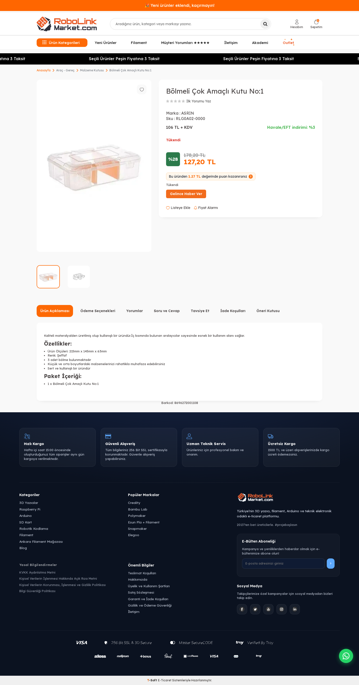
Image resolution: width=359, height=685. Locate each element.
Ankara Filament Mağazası (41, 541)
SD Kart (25, 522)
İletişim (231, 42)
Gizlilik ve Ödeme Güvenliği (150, 605)
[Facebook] (242, 609)
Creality (134, 502)
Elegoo (133, 535)
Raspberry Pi (29, 509)
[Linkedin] (295, 609)
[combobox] (190, 24)
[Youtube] (268, 609)
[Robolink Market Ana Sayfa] (288, 498)
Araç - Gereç (65, 70)
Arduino (25, 515)
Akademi (260, 42)
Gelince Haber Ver (186, 194)
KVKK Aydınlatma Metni (37, 572)
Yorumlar (134, 311)
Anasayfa (44, 70)
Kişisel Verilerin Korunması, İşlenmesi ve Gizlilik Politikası (62, 585)
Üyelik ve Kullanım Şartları (149, 586)
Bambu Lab (137, 509)
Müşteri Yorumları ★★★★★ (185, 42)
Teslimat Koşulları (142, 573)
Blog (23, 548)
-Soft (152, 680)
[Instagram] (281, 609)
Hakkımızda (137, 579)
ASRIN (187, 113)
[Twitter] (255, 609)
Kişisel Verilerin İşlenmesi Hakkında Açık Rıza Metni (58, 578)
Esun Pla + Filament (143, 522)
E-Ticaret (164, 680)
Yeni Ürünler (105, 42)
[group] (94, 166)
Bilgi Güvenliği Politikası (37, 591)
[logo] (67, 24)
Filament (139, 42)
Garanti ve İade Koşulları (148, 599)
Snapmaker (137, 528)
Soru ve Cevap (167, 311)
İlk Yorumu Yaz (198, 101)
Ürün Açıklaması (54, 311)
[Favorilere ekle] (142, 89)
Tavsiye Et (200, 311)
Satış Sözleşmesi (141, 592)
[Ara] (265, 24)
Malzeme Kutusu (92, 70)
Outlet (289, 42)
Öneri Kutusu (268, 311)
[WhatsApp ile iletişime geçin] (346, 656)
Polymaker (137, 515)
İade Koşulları (232, 311)
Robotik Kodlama (33, 528)
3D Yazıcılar (28, 502)
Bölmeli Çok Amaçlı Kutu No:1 (130, 70)
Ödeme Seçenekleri (97, 311)
